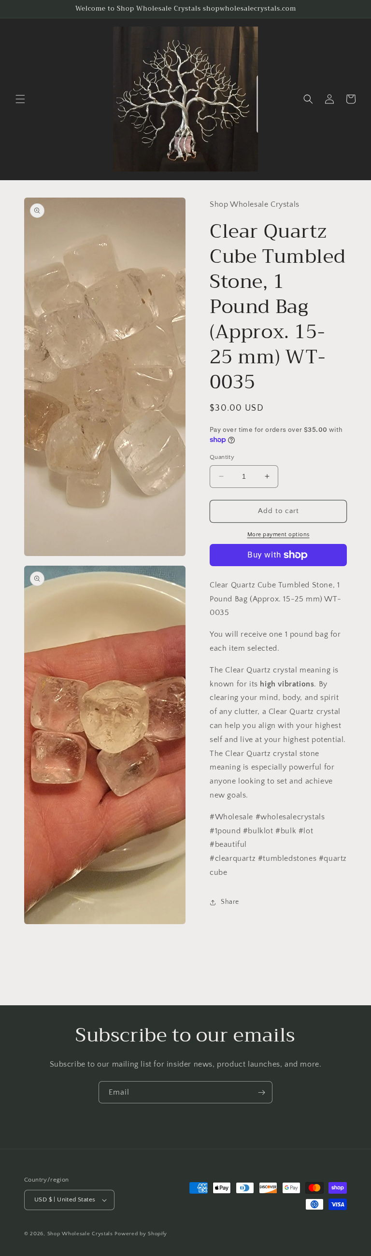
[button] (20, 99)
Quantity (222, 457)
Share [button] (230, 902)
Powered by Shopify (140, 1234)
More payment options (278, 534)
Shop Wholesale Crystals (80, 1234)
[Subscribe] (261, 1092)
